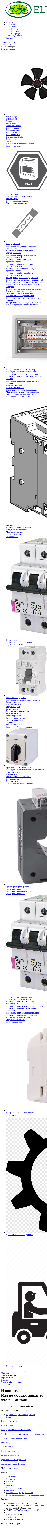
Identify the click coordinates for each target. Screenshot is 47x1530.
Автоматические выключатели (14, 1438)
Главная (9, 22)
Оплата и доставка (14, 36)
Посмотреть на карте (15, 1519)
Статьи (14, 27)
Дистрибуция (16, 33)
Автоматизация (7, 1425)
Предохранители (8, 1451)
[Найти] (25, 1371)
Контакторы (6, 1442)
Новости (14, 29)
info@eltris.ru (6, 45)
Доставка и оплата (14, 1488)
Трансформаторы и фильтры (13, 1464)
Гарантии (15, 31)
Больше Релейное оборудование (21, 727)
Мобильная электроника (11, 1468)
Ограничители (7, 1447)
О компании (11, 24)
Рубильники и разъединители (13, 1460)
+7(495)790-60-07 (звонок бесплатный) (22, 1510)
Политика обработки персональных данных (25, 1495)
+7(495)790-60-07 (8, 42)
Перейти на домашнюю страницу (20, 1415)
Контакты (10, 38)
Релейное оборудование (11, 1455)
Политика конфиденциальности (19, 1493)
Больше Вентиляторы (16, 146)
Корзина (4, 1380)
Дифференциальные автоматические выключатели (22, 1434)
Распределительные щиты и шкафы (16, 1430)
